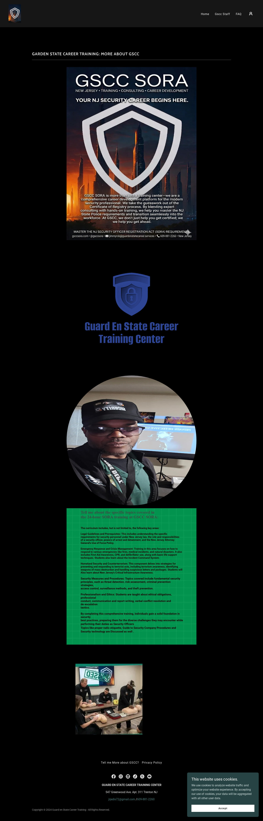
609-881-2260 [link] (146, 799)
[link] (15, 13)
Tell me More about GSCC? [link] (120, 762)
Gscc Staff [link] (222, 14)
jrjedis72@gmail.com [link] (121, 799)
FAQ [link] (239, 14)
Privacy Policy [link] (152, 762)
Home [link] (205, 14)
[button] (250, 13)
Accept (222, 808)
